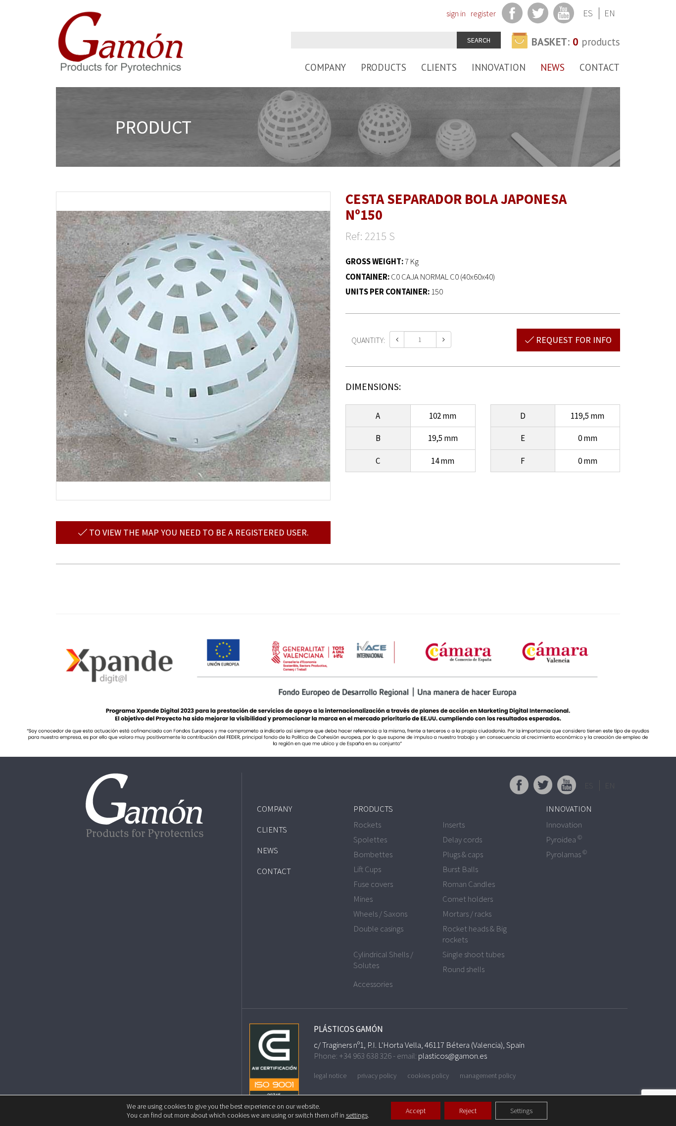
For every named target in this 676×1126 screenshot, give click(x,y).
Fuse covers (373, 884)
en (609, 13)
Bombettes (372, 854)
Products (383, 67)
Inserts (453, 824)
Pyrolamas (566, 854)
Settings (521, 1110)
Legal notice (330, 1075)
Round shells (463, 969)
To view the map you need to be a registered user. (198, 532)
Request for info (573, 339)
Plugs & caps (462, 854)
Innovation (499, 67)
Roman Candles (468, 884)
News (552, 67)
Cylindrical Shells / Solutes (383, 960)
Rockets (367, 824)
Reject (468, 1110)
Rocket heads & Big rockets (474, 934)
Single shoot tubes (473, 954)
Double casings (378, 928)
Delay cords (462, 839)
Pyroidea (564, 839)
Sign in (456, 13)
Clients (439, 67)
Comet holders (467, 898)
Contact (599, 67)
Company (325, 67)
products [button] (575, 42)
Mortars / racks (466, 913)
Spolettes (370, 839)
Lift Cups (367, 869)
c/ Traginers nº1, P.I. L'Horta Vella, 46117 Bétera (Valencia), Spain (419, 1044)
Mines (363, 898)
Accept (416, 1110)
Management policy (488, 1075)
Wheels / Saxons (380, 913)
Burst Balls (460, 869)
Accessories (372, 984)
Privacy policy (376, 1075)
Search (478, 40)
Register (483, 13)
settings (357, 1115)
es (588, 13)
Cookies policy (428, 1075)
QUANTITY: (368, 340)
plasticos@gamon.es (452, 1055)
